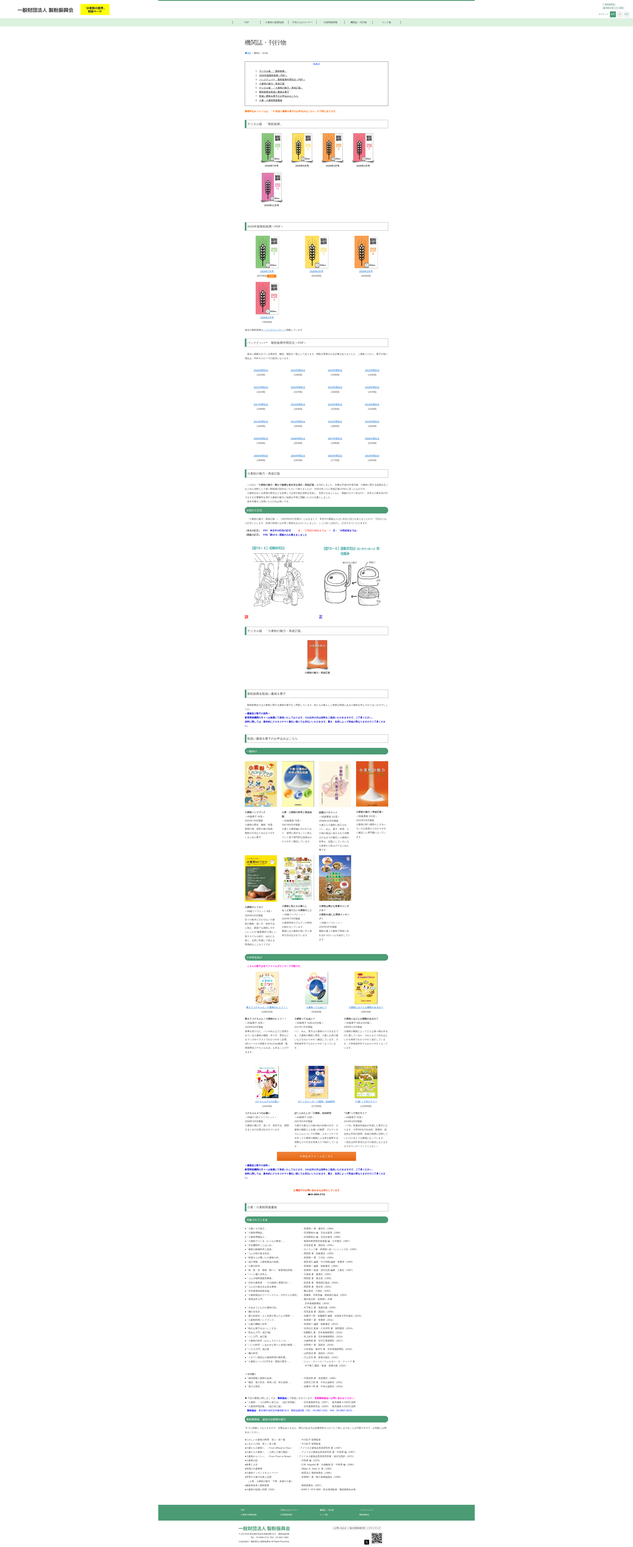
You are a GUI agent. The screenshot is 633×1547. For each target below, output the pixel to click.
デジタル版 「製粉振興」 (273, 71)
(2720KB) (316, 1106)
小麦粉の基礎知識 (248, 1515)
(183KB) (298, 426)
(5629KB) (316, 275)
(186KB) (335, 426)
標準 (613, 14)
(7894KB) (267, 322)
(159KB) (335, 374)
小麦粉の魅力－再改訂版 (272, 83)
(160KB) (261, 426)
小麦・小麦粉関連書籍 (270, 100)
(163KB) (372, 374)
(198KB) (335, 443)
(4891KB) (366, 1011)
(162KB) (261, 374)
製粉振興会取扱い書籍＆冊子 (274, 92)
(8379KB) (265, 275)
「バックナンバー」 (273, 330)
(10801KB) (267, 1011)
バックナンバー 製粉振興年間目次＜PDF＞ (282, 79)
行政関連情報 (286, 1515)
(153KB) (335, 409)
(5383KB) (316, 1011)
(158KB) (261, 409)
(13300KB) (366, 1106)
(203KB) (298, 443)
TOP (243, 1510)
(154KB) (372, 409)
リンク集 (324, 1515)
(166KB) (335, 392)
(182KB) (298, 460)
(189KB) (261, 460)
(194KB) (261, 443)
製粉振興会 (364, 1515)
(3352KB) (267, 1106)
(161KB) (261, 392)
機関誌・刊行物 (327, 1510)
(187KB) (372, 392)
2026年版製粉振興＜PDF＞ (273, 75)
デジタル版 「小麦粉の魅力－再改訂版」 (281, 87)
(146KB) (298, 374)
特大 (627, 14)
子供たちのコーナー (289, 1510)
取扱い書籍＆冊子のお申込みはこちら (278, 96)
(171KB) (335, 460)
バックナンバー (366, 1510)
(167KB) (298, 392)
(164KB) (298, 409)
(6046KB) (366, 275)
